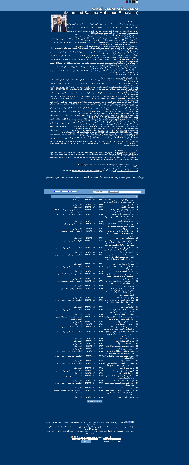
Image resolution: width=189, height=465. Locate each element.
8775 (101, 255)
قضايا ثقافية (77, 200)
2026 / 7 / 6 (90, 341)
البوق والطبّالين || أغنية (126, 373)
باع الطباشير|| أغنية (127, 307)
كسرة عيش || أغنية (127, 229)
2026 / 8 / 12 (90, 214)
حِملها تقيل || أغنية (127, 207)
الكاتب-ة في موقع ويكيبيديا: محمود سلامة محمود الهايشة (120, 168)
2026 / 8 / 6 (90, 231)
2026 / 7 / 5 (90, 343)
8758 (101, 341)
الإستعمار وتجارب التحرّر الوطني (70, 274)
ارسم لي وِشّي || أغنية (126, 286)
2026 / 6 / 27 (90, 370)
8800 (101, 207)
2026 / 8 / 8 (90, 224)
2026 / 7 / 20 (90, 274)
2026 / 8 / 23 (90, 200)
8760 (101, 331)
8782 (101, 247)
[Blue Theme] (130, 1)
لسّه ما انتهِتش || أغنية (126, 361)
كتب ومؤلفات (86, 422)
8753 (101, 356)
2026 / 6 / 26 (90, 376)
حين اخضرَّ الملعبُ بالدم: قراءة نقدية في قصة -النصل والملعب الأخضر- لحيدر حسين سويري (118, 233)
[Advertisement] (70, 182)
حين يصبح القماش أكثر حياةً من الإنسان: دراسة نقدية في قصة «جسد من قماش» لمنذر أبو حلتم (119, 216)
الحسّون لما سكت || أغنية (125, 324)
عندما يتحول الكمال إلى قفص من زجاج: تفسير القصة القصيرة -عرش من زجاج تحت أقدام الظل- (120, 334)
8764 (101, 300)
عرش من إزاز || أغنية (126, 338)
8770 (101, 281)
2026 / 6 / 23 (90, 390)
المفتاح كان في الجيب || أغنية (123, 264)
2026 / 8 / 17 (90, 207)
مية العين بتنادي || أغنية (126, 279)
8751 (101, 363)
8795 (101, 214)
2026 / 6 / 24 (90, 383)
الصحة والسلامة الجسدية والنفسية (69, 231)
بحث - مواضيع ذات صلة (114, 422)
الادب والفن (77, 204)
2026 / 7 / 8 (90, 331)
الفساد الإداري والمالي (74, 376)
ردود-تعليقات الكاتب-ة (69, 427)
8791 (101, 224)
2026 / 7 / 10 (90, 317)
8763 (101, 309)
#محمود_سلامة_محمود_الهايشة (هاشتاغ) (125, 171)
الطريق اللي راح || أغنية (125, 349)
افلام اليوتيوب (126, 427)
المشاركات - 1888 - (104, 431)
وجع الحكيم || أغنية (127, 388)
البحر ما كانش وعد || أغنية (124, 322)
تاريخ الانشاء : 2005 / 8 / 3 (124, 431)
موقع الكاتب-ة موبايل (71, 422)
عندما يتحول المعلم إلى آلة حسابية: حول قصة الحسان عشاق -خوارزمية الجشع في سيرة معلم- (119, 302)
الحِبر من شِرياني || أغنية (125, 204)
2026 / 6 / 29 (90, 363)
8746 (101, 383)
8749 (101, 370)
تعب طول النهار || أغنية (126, 397)
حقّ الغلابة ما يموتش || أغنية (124, 380)
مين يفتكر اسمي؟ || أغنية (125, 271)
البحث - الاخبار (98, 422)
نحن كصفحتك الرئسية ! (110, 427)
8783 (101, 241)
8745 (101, 390)
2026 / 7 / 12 (90, 300)
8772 (101, 274)
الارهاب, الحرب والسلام (73, 224)
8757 (101, 343)
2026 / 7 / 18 (90, 281)
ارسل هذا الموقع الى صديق (89, 427)
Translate (117, 441)
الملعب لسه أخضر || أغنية (125, 238)
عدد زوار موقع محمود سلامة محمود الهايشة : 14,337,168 (73, 431)
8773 (101, 266)
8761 (101, 324)
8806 (101, 200)
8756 (101, 349)
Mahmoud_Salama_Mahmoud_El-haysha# (87, 171)
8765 (101, 288)
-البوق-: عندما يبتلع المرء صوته (123, 371)
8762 (101, 317)
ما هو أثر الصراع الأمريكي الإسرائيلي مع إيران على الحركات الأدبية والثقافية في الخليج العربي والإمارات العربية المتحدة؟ (119, 243)
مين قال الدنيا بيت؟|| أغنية (124, 344)
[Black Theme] (133, 1)
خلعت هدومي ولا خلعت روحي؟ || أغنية (120, 346)
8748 (101, 376)
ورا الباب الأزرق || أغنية (126, 252)
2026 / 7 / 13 (90, 288)
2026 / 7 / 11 (90, 309)
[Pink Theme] (127, 1)
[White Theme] (137, 1)
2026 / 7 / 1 (90, 356)
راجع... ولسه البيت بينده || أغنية (123, 298)
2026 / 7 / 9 (90, 324)
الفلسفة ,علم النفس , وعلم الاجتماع (68, 214)
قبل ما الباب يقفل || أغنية (125, 341)
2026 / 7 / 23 (90, 255)
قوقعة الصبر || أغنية (127, 368)
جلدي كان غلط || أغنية (126, 221)
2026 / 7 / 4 (90, 349)
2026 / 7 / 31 (90, 241)
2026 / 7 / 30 (90, 247)
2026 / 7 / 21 (90, 266)
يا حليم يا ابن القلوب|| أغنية (124, 314)
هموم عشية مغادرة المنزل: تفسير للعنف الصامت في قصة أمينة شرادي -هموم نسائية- (119, 392)
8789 (101, 231)
